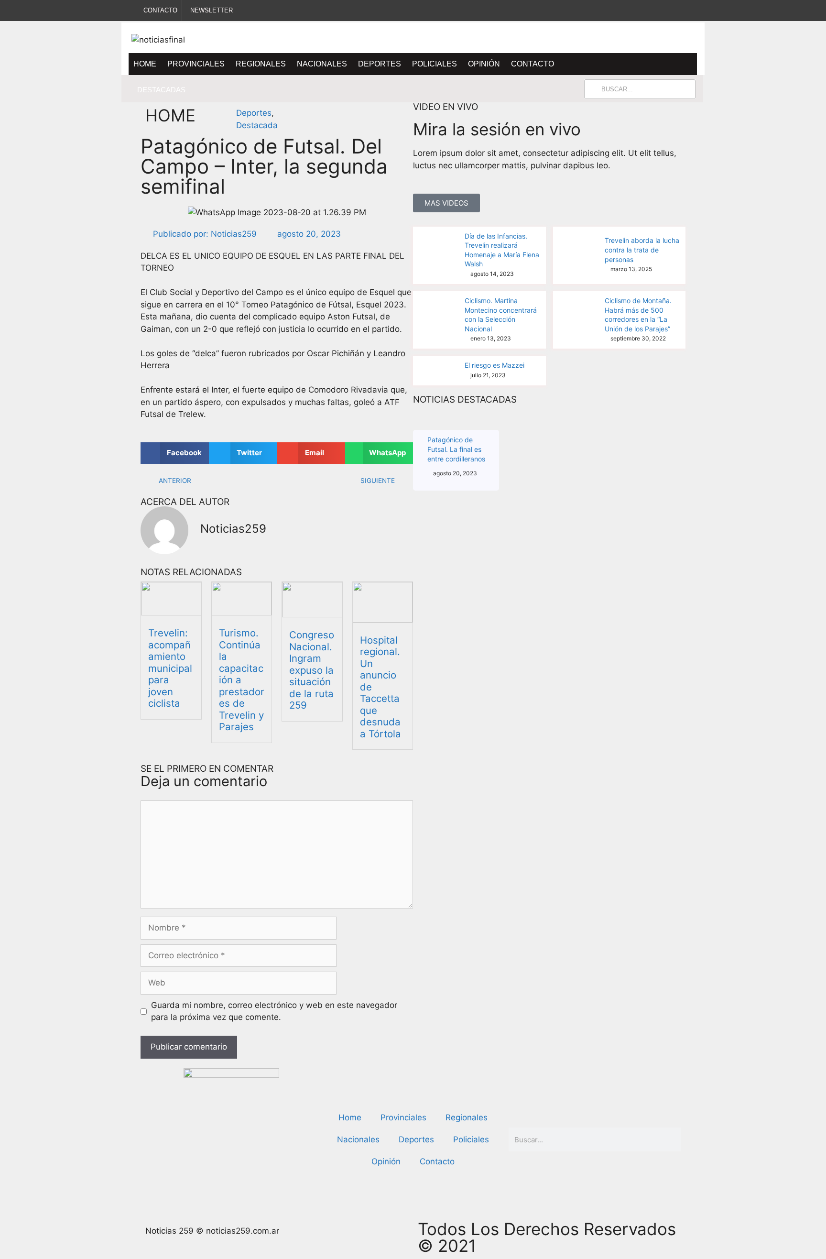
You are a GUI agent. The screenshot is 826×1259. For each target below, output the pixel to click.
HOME (170, 115)
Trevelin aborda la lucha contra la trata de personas (642, 249)
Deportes (379, 64)
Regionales (261, 64)
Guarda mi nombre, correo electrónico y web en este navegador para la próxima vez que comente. (274, 1011)
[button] (175, 453)
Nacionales (322, 64)
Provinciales (196, 64)
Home (144, 64)
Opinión (484, 64)
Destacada (257, 125)
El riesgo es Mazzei (494, 365)
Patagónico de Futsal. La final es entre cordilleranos (456, 449)
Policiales (434, 64)
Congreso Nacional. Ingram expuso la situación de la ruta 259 (311, 670)
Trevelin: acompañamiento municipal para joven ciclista (298, 89)
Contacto (532, 64)
